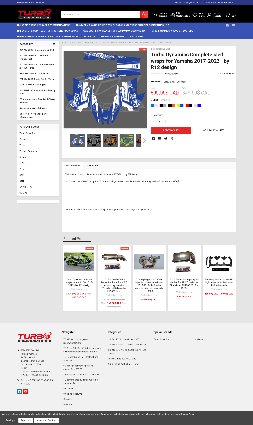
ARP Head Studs (27, 187)
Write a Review (227, 73)
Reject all (26, 420)
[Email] (159, 138)
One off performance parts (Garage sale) (33, 116)
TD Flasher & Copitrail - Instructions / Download (47, 31)
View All (23, 193)
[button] (213, 130)
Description (72, 165)
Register (217, 15)
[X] (172, 138)
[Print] (165, 138)
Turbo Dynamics (27, 133)
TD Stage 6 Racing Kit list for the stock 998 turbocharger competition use (122, 25)
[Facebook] (227, 25)
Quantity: (157, 115)
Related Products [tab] (77, 238)
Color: (160, 100)
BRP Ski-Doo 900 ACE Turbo (34, 73)
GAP (21, 175)
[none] (105, 89)
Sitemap (67, 404)
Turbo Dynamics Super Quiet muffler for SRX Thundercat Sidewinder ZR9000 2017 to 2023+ (184, 284)
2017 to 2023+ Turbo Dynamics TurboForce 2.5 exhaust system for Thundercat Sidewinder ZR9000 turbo (114, 285)
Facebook (89, 36)
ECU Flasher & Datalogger (32, 84)
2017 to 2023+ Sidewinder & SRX (36, 50)
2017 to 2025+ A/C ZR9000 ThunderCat (33, 57)
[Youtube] (233, 25)
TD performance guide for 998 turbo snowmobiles (47, 36)
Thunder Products (28, 151)
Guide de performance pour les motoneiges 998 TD (114, 31)
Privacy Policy (187, 414)
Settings (10, 420)
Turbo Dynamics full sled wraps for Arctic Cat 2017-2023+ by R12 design (79, 282)
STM (21, 181)
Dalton (22, 139)
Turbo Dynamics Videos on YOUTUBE (171, 31)
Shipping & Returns (112, 36)
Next (144, 140)
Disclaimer (136, 36)
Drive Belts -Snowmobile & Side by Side (37, 92)
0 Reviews (92, 165)
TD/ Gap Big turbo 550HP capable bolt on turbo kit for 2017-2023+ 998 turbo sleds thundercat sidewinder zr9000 (149, 285)
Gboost (23, 157)
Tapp (22, 145)
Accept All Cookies (46, 420)
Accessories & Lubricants (33, 108)
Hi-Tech (23, 163)
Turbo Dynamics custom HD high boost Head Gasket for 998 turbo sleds (219, 282)
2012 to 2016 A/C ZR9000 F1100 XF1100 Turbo (36, 66)
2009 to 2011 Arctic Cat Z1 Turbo (36, 79)
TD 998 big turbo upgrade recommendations (43, 25)
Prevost (23, 169)
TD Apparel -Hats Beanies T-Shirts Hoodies (37, 101)
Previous (66, 140)
